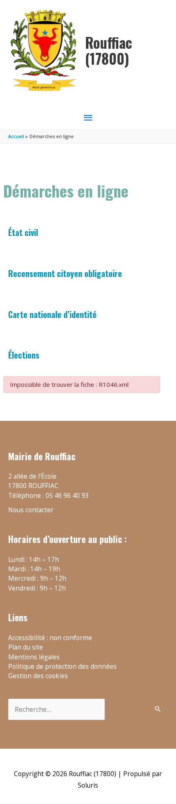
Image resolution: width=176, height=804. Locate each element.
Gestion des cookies (38, 675)
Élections (23, 355)
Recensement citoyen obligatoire (65, 273)
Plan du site (25, 647)
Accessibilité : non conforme (50, 637)
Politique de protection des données (62, 666)
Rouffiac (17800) (108, 50)
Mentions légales (34, 656)
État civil (23, 232)
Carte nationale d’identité (52, 314)
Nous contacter (31, 509)
